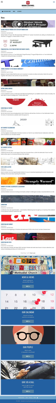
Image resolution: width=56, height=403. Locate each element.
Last (34, 253)
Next (31, 253)
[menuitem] (6, 11)
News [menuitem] (14, 11)
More (28, 286)
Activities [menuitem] (19, 11)
